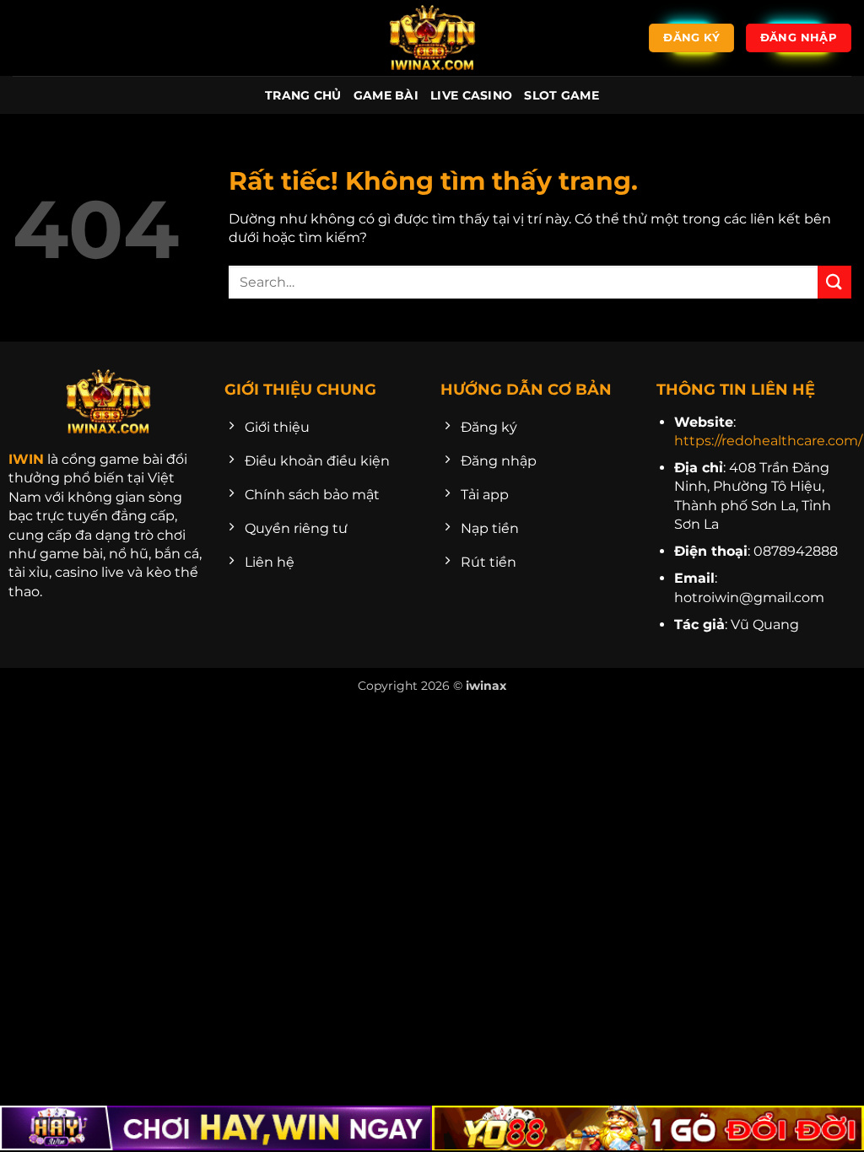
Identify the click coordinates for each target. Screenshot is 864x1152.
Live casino (471, 95)
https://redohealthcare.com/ (768, 441)
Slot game (561, 95)
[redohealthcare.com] (432, 38)
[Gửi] (834, 282)
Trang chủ (303, 95)
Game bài (386, 95)
